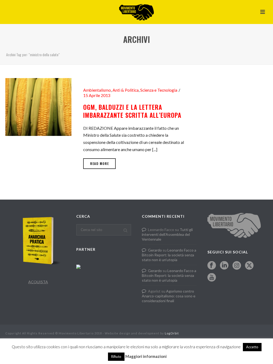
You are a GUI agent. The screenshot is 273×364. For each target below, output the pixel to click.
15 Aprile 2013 (96, 95)
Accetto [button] (252, 347)
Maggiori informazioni (146, 356)
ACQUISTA (38, 282)
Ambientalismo (97, 90)
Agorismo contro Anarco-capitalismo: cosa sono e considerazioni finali (168, 296)
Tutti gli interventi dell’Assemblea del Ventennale (167, 234)
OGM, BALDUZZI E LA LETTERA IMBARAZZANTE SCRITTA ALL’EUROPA (132, 111)
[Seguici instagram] (236, 265)
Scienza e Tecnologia (158, 90)
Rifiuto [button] (116, 356)
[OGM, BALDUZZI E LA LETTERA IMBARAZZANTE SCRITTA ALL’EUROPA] (38, 106)
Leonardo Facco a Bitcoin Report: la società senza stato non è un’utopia (169, 255)
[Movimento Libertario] (136, 12)
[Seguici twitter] (249, 265)
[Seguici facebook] (211, 265)
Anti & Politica (126, 90)
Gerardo (155, 250)
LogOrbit (172, 333)
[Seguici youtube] (211, 277)
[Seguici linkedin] (224, 265)
